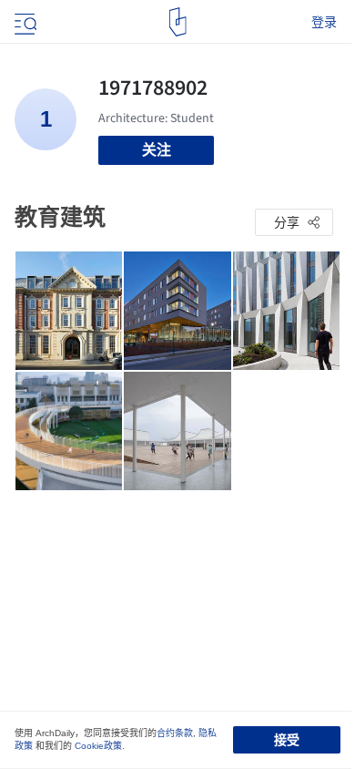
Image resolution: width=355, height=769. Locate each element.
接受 (286, 740)
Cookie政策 (98, 746)
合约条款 (175, 733)
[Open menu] (23, 22)
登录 (324, 21)
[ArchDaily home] (178, 21)
